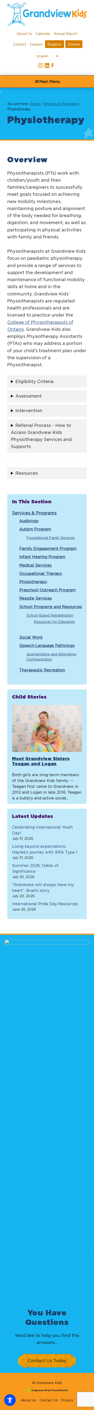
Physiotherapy (33, 581)
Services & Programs (34, 513)
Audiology (29, 521)
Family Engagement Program (47, 548)
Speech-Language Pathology (47, 645)
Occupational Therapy (40, 573)
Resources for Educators (54, 621)
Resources (26, 473)
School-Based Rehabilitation (50, 615)
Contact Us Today (47, 1360)
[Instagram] (40, 65)
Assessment (28, 396)
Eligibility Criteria (34, 381)
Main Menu (49, 81)
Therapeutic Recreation (42, 670)
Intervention (28, 410)
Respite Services (35, 598)
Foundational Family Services (51, 537)
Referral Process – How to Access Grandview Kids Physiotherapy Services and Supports (41, 436)
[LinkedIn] (47, 65)
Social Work (31, 637)
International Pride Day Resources (45, 904)
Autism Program (35, 529)
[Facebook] (53, 65)
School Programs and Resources (50, 606)
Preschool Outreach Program (47, 590)
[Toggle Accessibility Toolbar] (10, 1400)
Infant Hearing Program (42, 556)
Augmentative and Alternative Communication (51, 656)
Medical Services (35, 565)
